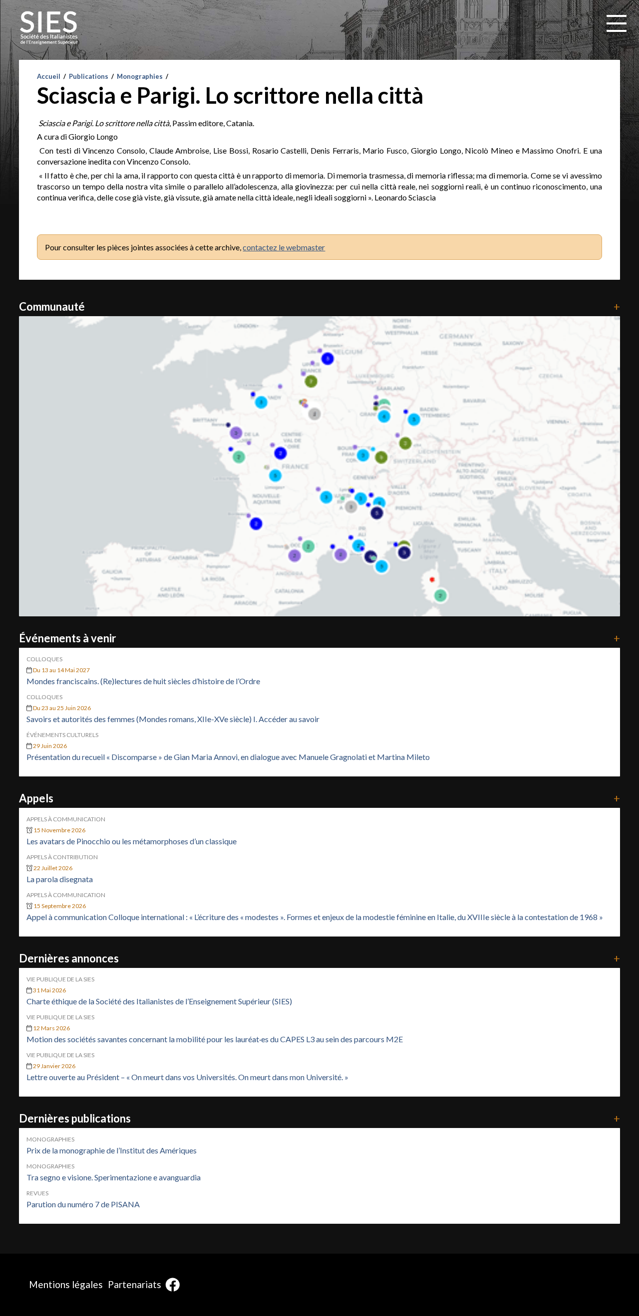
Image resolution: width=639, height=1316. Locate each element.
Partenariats (134, 1284)
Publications (88, 76)
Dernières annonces (319, 958)
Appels (319, 798)
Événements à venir (319, 638)
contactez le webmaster (284, 247)
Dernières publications (319, 1118)
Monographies (140, 76)
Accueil (48, 76)
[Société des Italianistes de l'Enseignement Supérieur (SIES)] (49, 28)
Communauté (319, 306)
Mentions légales (66, 1284)
